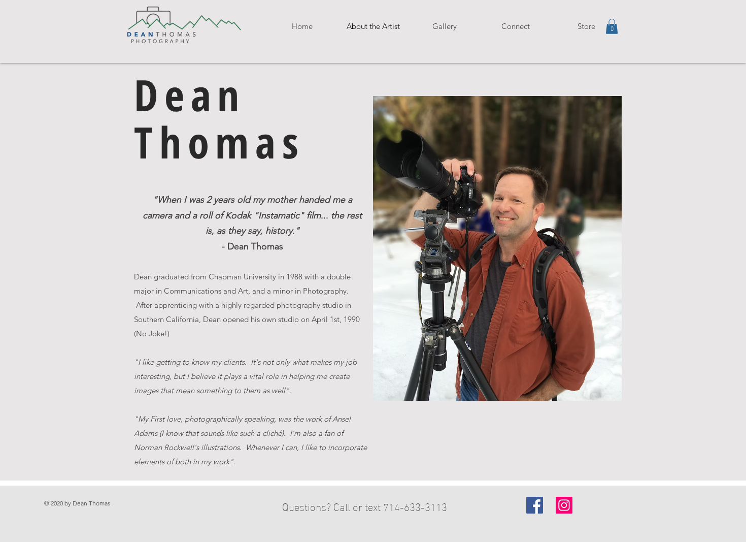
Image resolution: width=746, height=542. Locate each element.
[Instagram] (564, 505)
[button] (444, 26)
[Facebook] (534, 505)
